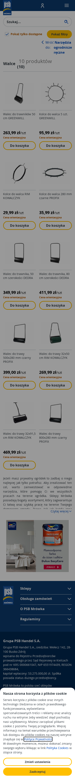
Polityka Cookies (57, 748)
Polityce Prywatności (38, 739)
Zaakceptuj (37, 772)
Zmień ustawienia (37, 762)
